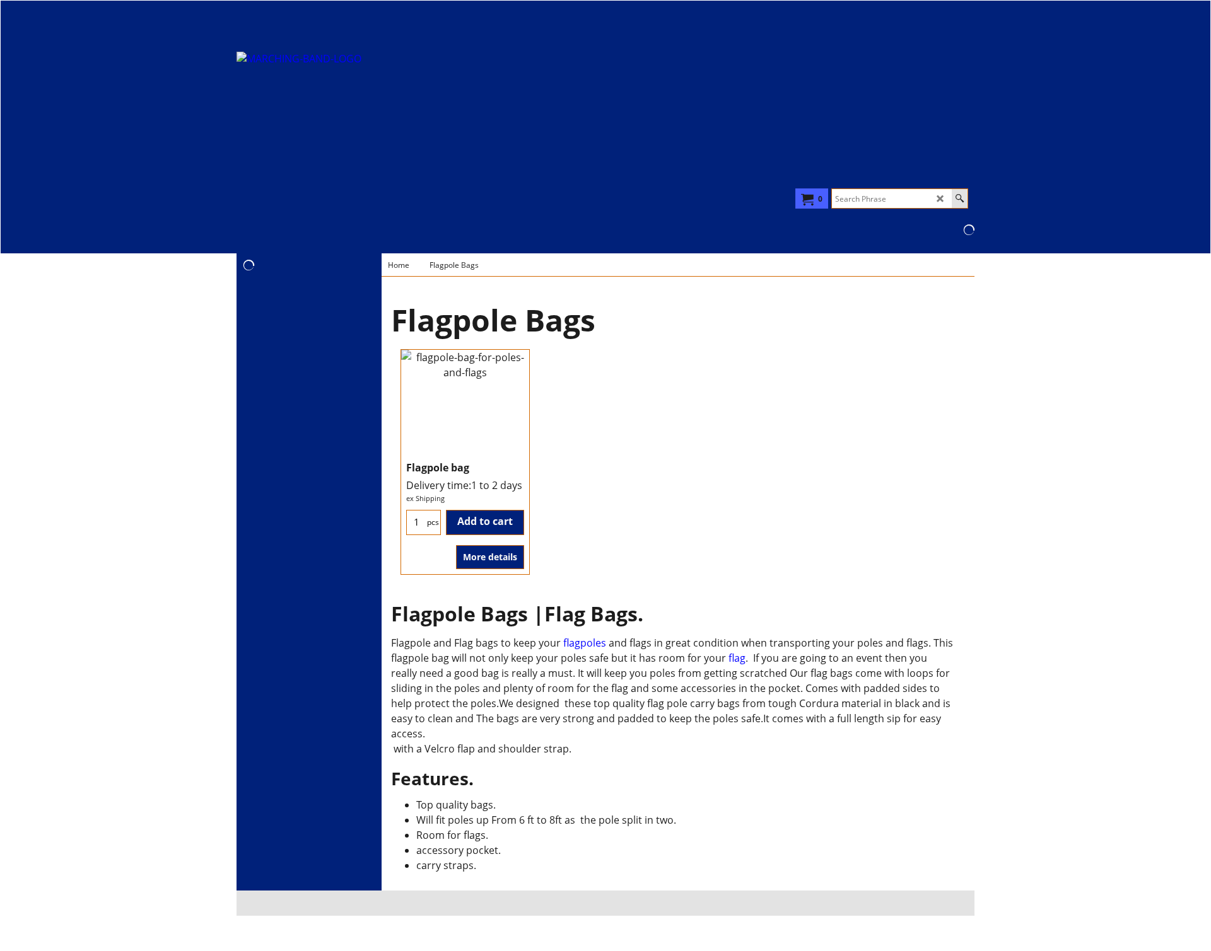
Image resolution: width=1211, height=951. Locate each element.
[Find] (960, 198)
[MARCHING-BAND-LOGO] (347, 133)
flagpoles (584, 643)
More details (490, 557)
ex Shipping (425, 498)
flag (736, 658)
